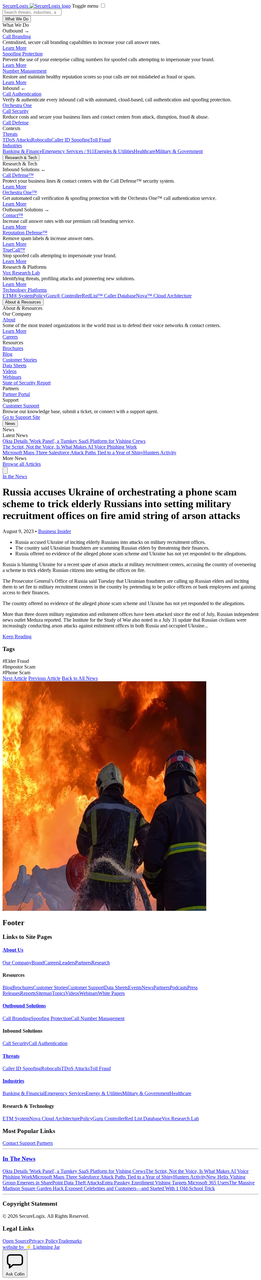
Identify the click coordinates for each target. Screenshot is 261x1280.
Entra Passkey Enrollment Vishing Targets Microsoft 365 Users (165, 1182)
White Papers (111, 993)
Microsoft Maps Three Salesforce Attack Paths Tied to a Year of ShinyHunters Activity (89, 452)
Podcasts (178, 987)
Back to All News (80, 678)
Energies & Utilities (114, 151)
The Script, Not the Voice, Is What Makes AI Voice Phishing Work (70, 447)
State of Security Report (27, 382)
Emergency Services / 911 (68, 151)
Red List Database (143, 1118)
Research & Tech (21, 157)
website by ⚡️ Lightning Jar (31, 1247)
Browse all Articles (22, 464)
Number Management (24, 71)
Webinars (12, 377)
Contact (13, 215)
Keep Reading (17, 636)
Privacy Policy (43, 1241)
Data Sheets (14, 365)
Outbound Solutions (24, 1005)
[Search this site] (5, 470)
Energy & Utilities (104, 1093)
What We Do (16, 19)
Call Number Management (97, 1018)
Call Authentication (22, 94)
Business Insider (54, 531)
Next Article (15, 678)
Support (27, 1143)
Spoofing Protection (23, 53)
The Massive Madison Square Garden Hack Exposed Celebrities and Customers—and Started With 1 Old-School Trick (129, 1185)
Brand (38, 962)
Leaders (67, 962)
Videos (10, 371)
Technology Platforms (25, 290)
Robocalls (41, 140)
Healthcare (144, 151)
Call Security (16, 111)
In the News (15, 476)
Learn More (14, 48)
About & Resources (23, 302)
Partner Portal (16, 394)
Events (135, 987)
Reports (28, 993)
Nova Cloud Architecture (54, 1118)
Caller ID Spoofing (70, 140)
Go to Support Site (21, 417)
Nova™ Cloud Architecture (164, 295)
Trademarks (70, 1241)
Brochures (13, 348)
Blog (7, 354)
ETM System (16, 1118)
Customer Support (21, 405)
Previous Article (44, 678)
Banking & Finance (22, 151)
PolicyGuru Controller (102, 1118)
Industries (12, 145)
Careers (10, 337)
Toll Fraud (100, 140)
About (9, 319)
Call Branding (17, 36)
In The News (19, 1158)
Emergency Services (65, 1093)
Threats (10, 134)
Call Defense (16, 122)
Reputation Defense (25, 232)
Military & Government (179, 151)
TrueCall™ (14, 249)
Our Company (17, 962)
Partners (83, 962)
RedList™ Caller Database (109, 295)
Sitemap (44, 993)
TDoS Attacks (17, 140)
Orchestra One (17, 105)
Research (100, 962)
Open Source (16, 1241)
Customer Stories (20, 359)
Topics (58, 993)
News (10, 423)
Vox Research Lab (21, 272)
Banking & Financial (24, 1093)
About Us (13, 950)
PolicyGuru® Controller (57, 295)
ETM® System (18, 295)
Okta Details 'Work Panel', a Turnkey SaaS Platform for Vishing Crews (74, 441)
